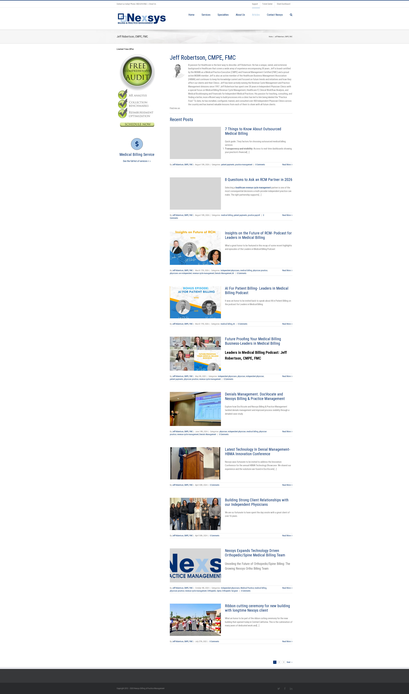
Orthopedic (211, 591)
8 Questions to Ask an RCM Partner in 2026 (258, 179)
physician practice (260, 270)
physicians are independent (181, 273)
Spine (219, 591)
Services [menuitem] (206, 14)
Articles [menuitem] (256, 14)
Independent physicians (230, 270)
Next (288, 662)
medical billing (227, 215)
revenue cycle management (203, 273)
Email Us (152, 4)
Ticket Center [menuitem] (267, 4)
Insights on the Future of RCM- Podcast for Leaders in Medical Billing (258, 235)
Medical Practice (247, 588)
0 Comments (260, 164)
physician (241, 376)
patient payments (227, 164)
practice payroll (254, 215)
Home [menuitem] (191, 14)
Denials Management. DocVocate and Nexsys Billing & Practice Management (255, 396)
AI (233, 273)
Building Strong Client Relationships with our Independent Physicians (257, 502)
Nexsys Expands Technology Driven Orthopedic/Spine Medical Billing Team (255, 552)
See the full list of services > (136, 161)
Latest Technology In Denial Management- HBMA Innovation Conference (257, 451)
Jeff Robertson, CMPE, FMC (182, 164)
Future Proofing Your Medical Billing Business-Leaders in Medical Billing (253, 341)
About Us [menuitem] (240, 14)
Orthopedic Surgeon (230, 591)
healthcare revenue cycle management (253, 187)
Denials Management (223, 273)
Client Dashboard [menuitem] (283, 4)
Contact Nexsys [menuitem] (275, 14)
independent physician (255, 376)
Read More (286, 164)
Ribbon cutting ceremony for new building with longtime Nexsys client (257, 608)
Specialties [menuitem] (223, 14)
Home (271, 37)
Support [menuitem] (255, 4)
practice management (243, 164)
